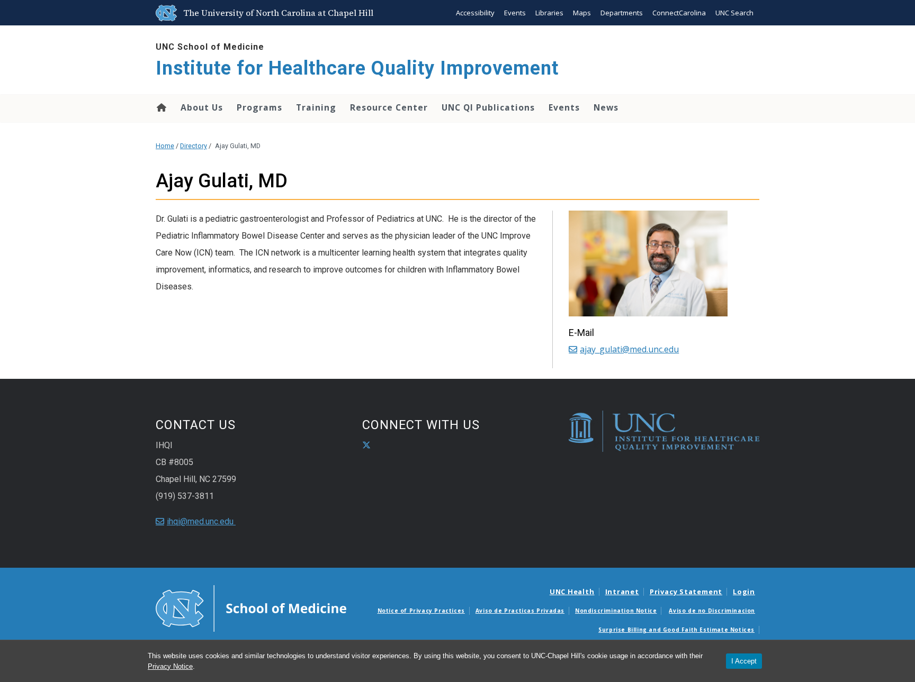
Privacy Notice (170, 666)
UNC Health (572, 591)
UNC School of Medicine (210, 47)
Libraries (549, 12)
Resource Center (389, 107)
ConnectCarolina (679, 12)
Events (515, 12)
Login (744, 591)
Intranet (622, 591)
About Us (202, 107)
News (606, 107)
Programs (259, 107)
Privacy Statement (686, 591)
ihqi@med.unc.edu (201, 521)
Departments (621, 12)
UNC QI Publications (488, 107)
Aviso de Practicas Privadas (520, 610)
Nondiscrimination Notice (616, 610)
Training (316, 107)
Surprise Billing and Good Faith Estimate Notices (676, 629)
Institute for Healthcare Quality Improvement (357, 68)
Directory (193, 146)
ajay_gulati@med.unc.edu (629, 349)
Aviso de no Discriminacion (712, 610)
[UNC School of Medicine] (251, 608)
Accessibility (475, 12)
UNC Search (734, 12)
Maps (582, 12)
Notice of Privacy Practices (421, 610)
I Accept (744, 661)
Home (161, 107)
